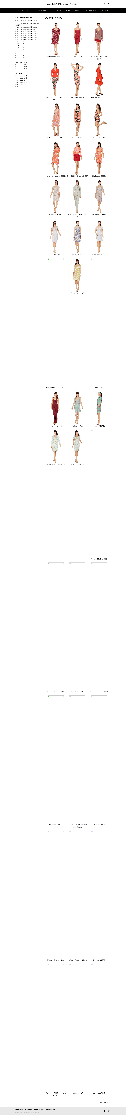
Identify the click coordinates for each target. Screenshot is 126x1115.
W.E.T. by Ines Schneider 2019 (26, 35)
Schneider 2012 (21, 78)
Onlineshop (42, 10)
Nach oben (103, 1102)
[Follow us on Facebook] (105, 3)
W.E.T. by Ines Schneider (63, 3)
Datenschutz (50, 1110)
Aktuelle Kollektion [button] (25, 10)
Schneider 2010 (21, 82)
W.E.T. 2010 (20, 54)
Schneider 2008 (21, 86)
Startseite (19, 1110)
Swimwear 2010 (21, 69)
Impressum (38, 1110)
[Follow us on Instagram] (109, 3)
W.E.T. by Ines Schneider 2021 (26, 31)
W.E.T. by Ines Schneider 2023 (26, 27)
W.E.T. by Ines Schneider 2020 (26, 33)
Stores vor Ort (56, 10)
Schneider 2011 (21, 80)
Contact (28, 1110)
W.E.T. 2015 (20, 43)
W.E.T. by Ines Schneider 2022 (26, 29)
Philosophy (104, 10)
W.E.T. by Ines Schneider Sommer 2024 (27, 24)
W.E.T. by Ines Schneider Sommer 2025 (27, 20)
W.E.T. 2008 (20, 58)
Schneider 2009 (21, 84)
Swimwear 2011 (21, 67)
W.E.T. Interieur (90, 10)
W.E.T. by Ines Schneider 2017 (26, 39)
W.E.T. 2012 (20, 49)
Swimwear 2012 (21, 65)
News (68, 10)
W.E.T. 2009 (20, 56)
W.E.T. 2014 (20, 45)
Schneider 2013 (21, 76)
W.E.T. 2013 (20, 47)
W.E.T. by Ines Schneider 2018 (26, 37)
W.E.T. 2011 (19, 52)
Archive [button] (77, 10)
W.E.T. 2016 (20, 41)
